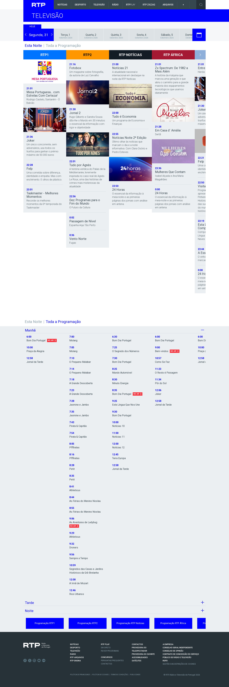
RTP (130, 4)
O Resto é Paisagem (166, 372)
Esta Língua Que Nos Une (126, 404)
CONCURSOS (106, 657)
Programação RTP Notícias (130, 623)
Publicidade (135, 674)
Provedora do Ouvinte (143, 654)
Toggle (201, 4)
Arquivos (168, 4)
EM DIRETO (106, 648)
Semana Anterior (31, 39)
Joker (158, 394)
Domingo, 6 (192, 34)
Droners (73, 547)
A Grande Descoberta (81, 383)
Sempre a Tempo (78, 558)
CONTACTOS (137, 644)
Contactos (106, 664)
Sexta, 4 (141, 34)
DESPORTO (75, 648)
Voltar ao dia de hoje (38, 30)
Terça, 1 (65, 34)
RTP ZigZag (149, 4)
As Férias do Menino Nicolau (85, 501)
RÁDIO (73, 654)
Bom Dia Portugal (35, 340)
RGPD (165, 661)
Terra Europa (119, 458)
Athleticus (74, 490)
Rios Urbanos (76, 594)
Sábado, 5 (167, 34)
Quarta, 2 (91, 34)
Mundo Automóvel (122, 372)
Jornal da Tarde (34, 361)
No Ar (51, 340)
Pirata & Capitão (78, 426)
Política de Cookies (100, 674)
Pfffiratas (74, 447)
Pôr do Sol (161, 383)
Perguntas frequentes (112, 660)
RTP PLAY (105, 644)
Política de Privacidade (80, 674)
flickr (43, 660)
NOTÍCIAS (74, 644)
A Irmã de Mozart (78, 583)
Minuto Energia (120, 383)
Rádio (115, 4)
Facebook (25, 660)
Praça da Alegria (35, 351)
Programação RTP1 (45, 623)
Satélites (136, 661)
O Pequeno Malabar (80, 361)
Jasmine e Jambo (79, 404)
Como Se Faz (162, 361)
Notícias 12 (118, 447)
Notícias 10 (118, 426)
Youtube (39, 660)
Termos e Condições (119, 674)
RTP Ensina (75, 661)
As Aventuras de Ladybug (83, 522)
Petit (72, 468)
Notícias (62, 4)
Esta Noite (33, 322)
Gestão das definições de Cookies (179, 664)
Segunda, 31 (38, 35)
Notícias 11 (118, 436)
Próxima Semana (46, 39)
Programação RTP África (173, 623)
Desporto (80, 4)
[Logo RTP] (36, 645)
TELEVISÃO (75, 651)
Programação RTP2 (88, 623)
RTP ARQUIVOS (77, 657)
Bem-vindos (161, 351)
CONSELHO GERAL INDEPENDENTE (178, 648)
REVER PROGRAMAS (110, 651)
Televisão (99, 4)
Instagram (34, 660)
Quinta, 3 (116, 34)
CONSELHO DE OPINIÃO (173, 651)
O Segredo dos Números (125, 351)
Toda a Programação (63, 46)
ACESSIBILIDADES (140, 657)
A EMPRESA (168, 644)
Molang (73, 340)
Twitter (29, 660)
